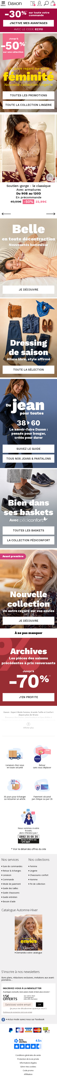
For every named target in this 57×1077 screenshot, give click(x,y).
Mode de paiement (12, 884)
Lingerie (33, 871)
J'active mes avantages (29, 23)
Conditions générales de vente (28, 1055)
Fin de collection (37, 884)
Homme (34, 880)
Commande (8, 880)
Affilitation (28, 1074)
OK (39, 1004)
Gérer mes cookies (28, 1066)
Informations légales (28, 1063)
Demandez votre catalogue (29, 953)
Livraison (7, 875)
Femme (33, 866)
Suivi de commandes (12, 866)
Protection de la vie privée (28, 1059)
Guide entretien (10, 897)
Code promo (28, 1070)
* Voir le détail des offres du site (28, 849)
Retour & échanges (12, 871)
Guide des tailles (10, 888)
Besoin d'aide (9, 902)
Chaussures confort (39, 875)
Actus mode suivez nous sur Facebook (26, 1019)
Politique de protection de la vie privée (17, 1012)
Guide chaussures (11, 893)
